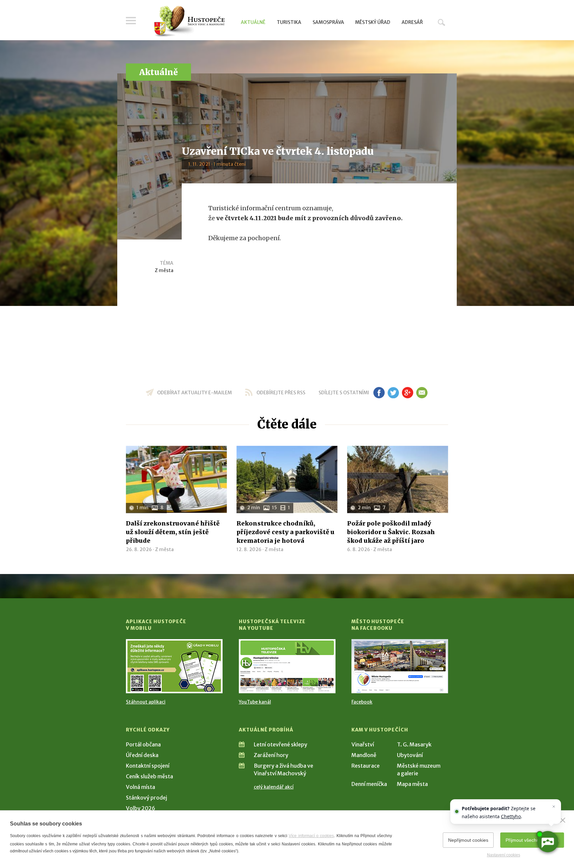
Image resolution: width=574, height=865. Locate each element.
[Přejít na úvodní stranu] (189, 22)
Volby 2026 (140, 808)
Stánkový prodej (146, 797)
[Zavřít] (562, 820)
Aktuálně (253, 22)
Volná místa (140, 787)
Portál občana (143, 744)
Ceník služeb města (149, 776)
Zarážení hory (271, 755)
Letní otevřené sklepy (280, 744)
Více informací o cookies (311, 835)
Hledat (441, 22)
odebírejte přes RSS (280, 393)
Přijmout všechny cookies (532, 840)
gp (407, 393)
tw (393, 393)
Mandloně (363, 755)
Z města (164, 270)
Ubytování (410, 755)
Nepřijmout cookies (468, 840)
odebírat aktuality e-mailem (194, 393)
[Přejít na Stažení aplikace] (174, 666)
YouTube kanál (255, 702)
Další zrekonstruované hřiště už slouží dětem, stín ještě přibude (173, 532)
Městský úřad (372, 22)
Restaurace (365, 765)
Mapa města (412, 784)
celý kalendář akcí (274, 787)
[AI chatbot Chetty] (547, 841)
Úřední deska (142, 755)
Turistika (289, 22)
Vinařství (362, 744)
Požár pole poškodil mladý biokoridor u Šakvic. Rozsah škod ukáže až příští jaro (391, 532)
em (421, 393)
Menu (131, 20)
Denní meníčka (369, 784)
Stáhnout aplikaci (145, 702)
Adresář (412, 22)
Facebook (361, 702)
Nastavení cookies (503, 855)
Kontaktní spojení (147, 765)
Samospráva (328, 22)
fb (379, 393)
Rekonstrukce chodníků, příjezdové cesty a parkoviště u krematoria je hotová (286, 532)
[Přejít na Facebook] (399, 666)
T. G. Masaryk (414, 744)
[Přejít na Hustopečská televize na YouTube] (287, 666)
